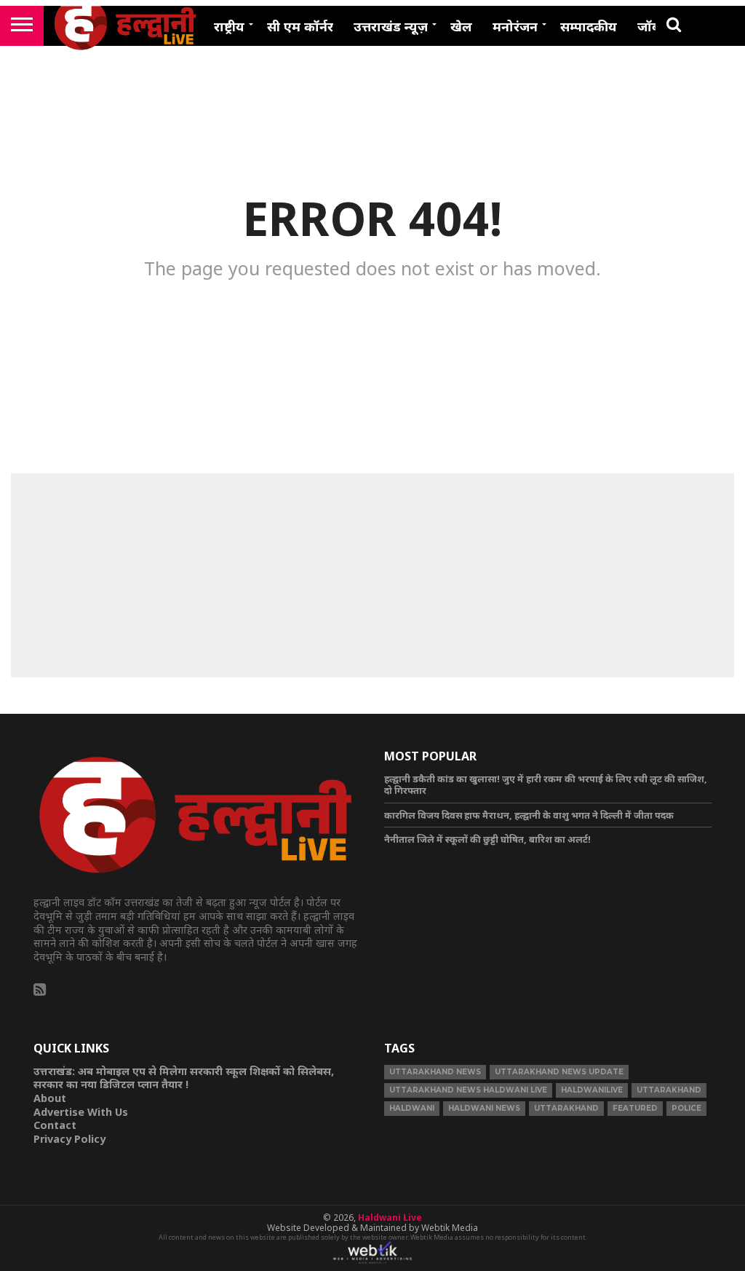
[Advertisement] (372, 575)
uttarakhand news (435, 1072)
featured (635, 1108)
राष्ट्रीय (229, 26)
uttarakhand (669, 1090)
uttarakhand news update (559, 1072)
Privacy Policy (69, 1139)
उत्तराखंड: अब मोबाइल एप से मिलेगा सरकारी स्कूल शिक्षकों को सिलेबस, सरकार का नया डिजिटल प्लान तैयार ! (183, 1078)
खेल (461, 26)
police (686, 1108)
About (49, 1098)
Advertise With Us (80, 1112)
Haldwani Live (390, 1217)
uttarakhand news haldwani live (468, 1090)
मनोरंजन (515, 26)
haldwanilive (592, 1090)
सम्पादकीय (588, 26)
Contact (54, 1125)
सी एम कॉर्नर (300, 26)
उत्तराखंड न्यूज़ (391, 26)
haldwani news (484, 1108)
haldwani (411, 1108)
